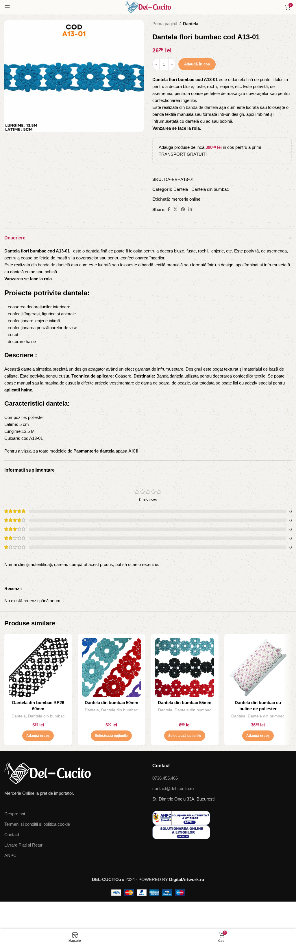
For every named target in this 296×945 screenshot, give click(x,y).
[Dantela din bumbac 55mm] (184, 667)
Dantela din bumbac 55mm (184, 702)
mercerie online (185, 199)
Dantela (190, 23)
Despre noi (14, 813)
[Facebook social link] (169, 209)
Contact (11, 834)
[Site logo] (148, 6)
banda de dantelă (202, 107)
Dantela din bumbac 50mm (111, 702)
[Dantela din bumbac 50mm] (111, 667)
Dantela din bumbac (210, 189)
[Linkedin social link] (190, 209)
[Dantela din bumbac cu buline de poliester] (258, 667)
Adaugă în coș (197, 64)
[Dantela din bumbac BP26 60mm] (38, 667)
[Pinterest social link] (183, 209)
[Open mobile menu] (7, 7)
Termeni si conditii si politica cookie (37, 824)
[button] (38, 735)
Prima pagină (164, 23)
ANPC (10, 855)
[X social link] (175, 209)
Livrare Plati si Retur (23, 845)
